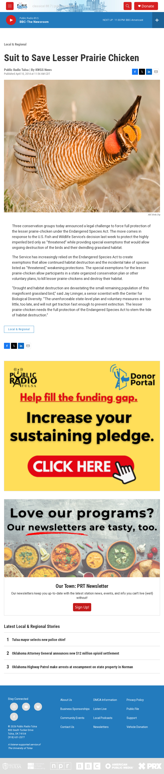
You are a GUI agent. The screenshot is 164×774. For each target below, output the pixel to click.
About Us (66, 699)
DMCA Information (105, 699)
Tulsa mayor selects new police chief (38, 640)
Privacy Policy (135, 699)
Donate (148, 6)
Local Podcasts (102, 718)
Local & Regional (15, 44)
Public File (133, 708)
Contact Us (67, 727)
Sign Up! (82, 607)
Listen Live (100, 708)
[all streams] (158, 20)
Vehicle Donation (137, 727)
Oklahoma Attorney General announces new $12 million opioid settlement (65, 653)
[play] (11, 20)
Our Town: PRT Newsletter (82, 586)
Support (132, 718)
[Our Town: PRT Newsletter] (82, 538)
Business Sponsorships (75, 708)
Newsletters (101, 727)
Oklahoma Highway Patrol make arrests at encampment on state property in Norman (72, 667)
